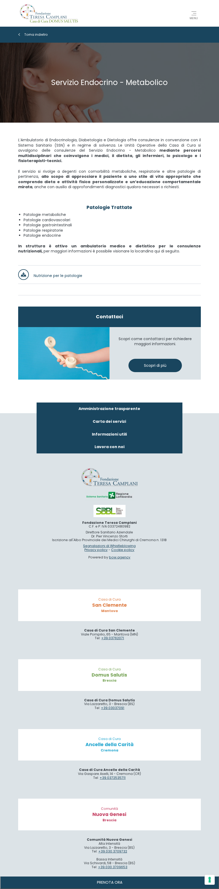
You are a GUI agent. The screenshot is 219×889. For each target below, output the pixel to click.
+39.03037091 (112, 708)
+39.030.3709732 (112, 851)
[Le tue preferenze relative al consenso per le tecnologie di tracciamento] (210, 880)
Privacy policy (96, 550)
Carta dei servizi (109, 421)
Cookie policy (122, 550)
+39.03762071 (112, 638)
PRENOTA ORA (109, 882)
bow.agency (119, 557)
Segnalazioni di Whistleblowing (109, 546)
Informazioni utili (109, 434)
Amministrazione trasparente (109, 408)
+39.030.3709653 (112, 867)
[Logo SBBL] (109, 511)
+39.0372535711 (113, 777)
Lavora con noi (109, 446)
